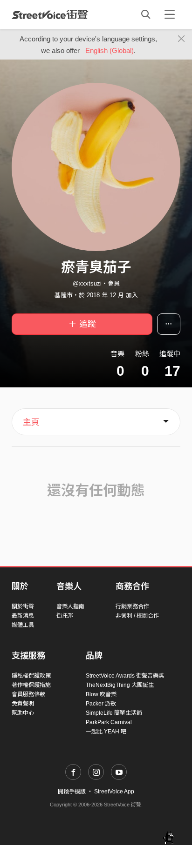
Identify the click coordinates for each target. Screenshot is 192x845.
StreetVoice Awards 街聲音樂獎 (125, 675)
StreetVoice (50, 14)
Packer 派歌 (101, 703)
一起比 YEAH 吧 (106, 731)
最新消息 (23, 615)
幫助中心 (23, 713)
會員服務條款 (28, 694)
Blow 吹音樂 (101, 694)
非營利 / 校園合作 (137, 615)
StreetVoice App (114, 791)
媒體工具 (23, 625)
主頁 (31, 422)
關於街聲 (23, 606)
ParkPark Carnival (109, 722)
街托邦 (64, 615)
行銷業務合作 (132, 606)
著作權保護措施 (31, 685)
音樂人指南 (70, 606)
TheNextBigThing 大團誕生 (120, 685)
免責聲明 (23, 703)
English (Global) (109, 50)
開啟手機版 (72, 791)
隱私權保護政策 (31, 675)
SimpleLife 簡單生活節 (114, 713)
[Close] (181, 39)
